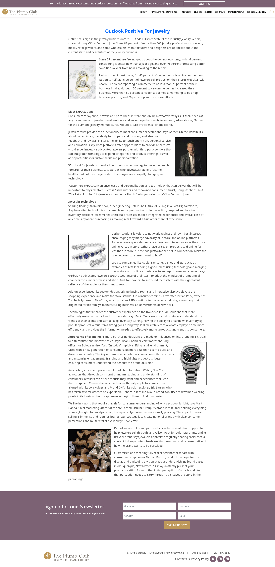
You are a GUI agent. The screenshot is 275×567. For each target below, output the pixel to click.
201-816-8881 (200, 552)
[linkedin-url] (227, 559)
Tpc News (220, 12)
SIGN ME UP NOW (177, 525)
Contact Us (182, 559)
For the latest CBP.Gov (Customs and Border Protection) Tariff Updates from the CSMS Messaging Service (114, 3)
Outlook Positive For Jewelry (137, 31)
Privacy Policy (200, 559)
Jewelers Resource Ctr (164, 12)
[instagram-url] (220, 559)
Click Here (204, 3)
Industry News (236, 12)
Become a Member (256, 12)
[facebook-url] (213, 559)
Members (186, 12)
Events (208, 12)
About (143, 12)
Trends (198, 12)
